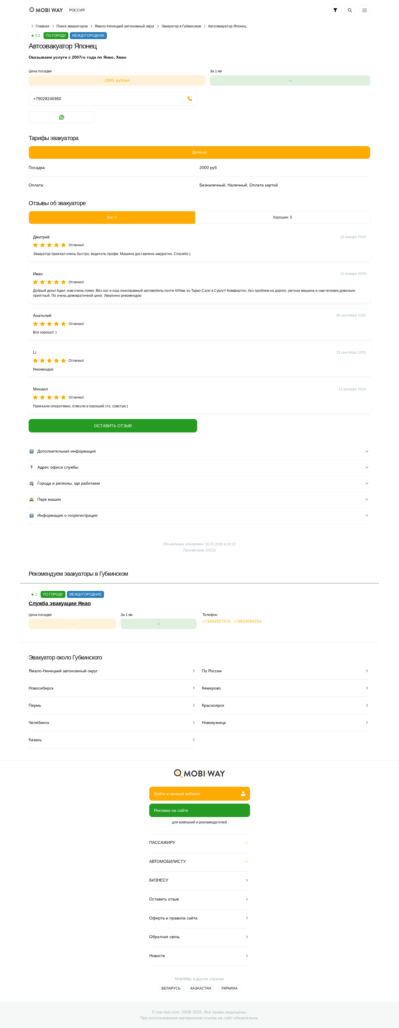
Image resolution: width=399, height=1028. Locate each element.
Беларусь (171, 988)
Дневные (199, 152)
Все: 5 (112, 217)
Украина (229, 988)
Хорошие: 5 (282, 217)
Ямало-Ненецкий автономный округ (124, 26)
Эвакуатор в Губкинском (181, 26)
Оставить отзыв (113, 425)
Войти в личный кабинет (177, 793)
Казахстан (200, 988)
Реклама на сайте (171, 810)
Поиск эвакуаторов (72, 26)
